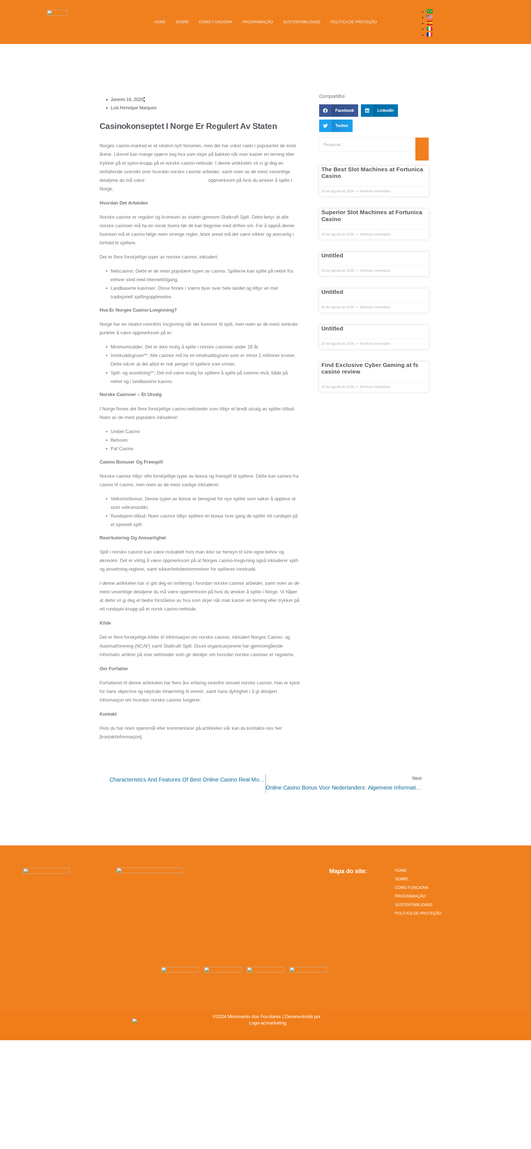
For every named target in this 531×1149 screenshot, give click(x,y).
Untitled (332, 255)
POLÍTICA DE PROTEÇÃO (418, 913)
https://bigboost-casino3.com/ (176, 180)
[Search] (422, 149)
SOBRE (401, 879)
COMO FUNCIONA (411, 887)
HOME (401, 870)
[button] (338, 110)
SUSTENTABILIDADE (414, 904)
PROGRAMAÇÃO (410, 896)
